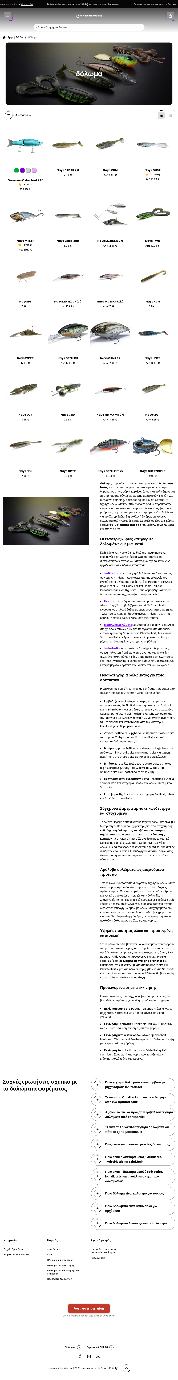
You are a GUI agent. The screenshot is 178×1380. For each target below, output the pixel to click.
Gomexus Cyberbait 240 (25, 180)
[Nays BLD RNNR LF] (152, 446)
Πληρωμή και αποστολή (60, 1260)
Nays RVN (153, 302)
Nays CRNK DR (68, 358)
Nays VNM (110, 170)
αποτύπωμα (53, 1249)
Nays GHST (153, 170)
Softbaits (111, 573)
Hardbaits (111, 601)
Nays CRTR (68, 471)
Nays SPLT (152, 415)
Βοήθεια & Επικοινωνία (16, 1254)
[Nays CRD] (68, 390)
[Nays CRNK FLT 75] (110, 446)
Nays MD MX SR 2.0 (110, 302)
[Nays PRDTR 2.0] (68, 145)
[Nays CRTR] (68, 446)
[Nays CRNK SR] (110, 333)
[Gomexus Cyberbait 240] (25, 145)
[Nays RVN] (152, 277)
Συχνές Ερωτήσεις (13, 1249)
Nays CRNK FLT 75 (110, 471)
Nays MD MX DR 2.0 (67, 302)
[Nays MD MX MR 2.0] (110, 390)
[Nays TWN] (152, 216)
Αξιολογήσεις (98, 1258)
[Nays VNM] (110, 145)
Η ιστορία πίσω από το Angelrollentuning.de (103, 1251)
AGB (49, 1254)
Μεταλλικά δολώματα (118, 625)
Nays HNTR (153, 358)
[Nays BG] (25, 277)
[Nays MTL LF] (25, 216)
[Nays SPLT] (152, 390)
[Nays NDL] (25, 446)
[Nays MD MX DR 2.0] (68, 277)
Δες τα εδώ (14, 4)
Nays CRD (68, 415)
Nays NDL (25, 471)
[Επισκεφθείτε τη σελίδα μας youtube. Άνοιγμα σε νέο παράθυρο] (98, 1356)
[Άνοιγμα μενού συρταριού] (8, 16)
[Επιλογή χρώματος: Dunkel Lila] (22, 170)
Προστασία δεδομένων (59, 1279)
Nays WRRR (25, 358)
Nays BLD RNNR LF (152, 471)
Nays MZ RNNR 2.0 (110, 241)
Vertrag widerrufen (89, 1308)
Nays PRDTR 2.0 (68, 170)
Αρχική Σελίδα (15, 37)
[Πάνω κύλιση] (126, 1368)
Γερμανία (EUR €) (97, 1347)
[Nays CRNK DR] (68, 333)
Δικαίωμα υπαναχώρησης (61, 1265)
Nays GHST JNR (68, 241)
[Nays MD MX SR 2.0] (110, 277)
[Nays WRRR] (25, 333)
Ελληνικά (70, 1347)
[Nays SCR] (25, 390)
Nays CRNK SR (110, 358)
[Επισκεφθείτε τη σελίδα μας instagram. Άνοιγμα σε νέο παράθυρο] (89, 1356)
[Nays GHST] (152, 145)
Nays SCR (25, 415)
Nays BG (25, 302)
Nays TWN (152, 241)
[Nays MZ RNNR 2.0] (110, 216)
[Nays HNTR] (152, 333)
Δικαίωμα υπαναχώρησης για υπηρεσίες (63, 1272)
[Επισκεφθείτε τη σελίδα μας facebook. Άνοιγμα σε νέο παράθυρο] (79, 1356)
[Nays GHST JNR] (68, 216)
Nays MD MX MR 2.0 (110, 415)
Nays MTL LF (25, 241)
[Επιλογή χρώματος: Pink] (34, 170)
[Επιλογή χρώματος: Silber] (28, 170)
